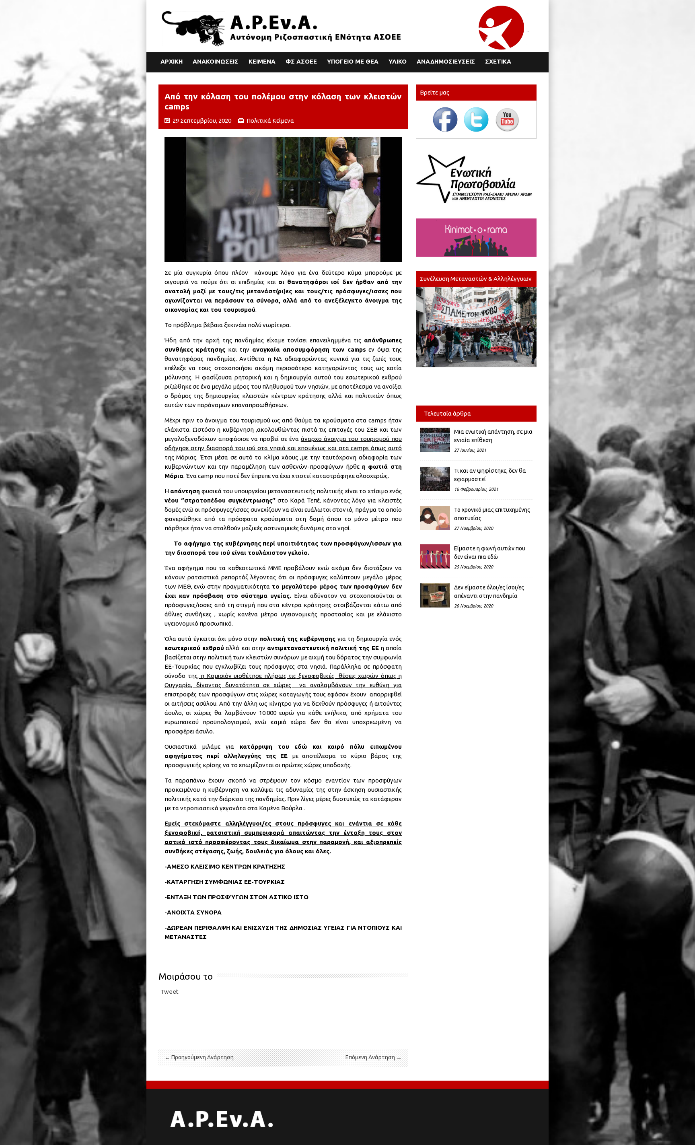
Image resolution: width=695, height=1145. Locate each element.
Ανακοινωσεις (216, 61)
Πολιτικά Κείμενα (270, 120)
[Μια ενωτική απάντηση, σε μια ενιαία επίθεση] (435, 440)
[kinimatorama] (476, 237)
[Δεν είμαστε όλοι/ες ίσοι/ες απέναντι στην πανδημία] (435, 595)
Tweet (169, 991)
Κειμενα (262, 61)
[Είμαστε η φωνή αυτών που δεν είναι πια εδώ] (435, 556)
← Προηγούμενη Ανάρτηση (199, 1057)
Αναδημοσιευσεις (446, 61)
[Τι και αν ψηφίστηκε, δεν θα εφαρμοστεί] (435, 479)
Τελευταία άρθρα (447, 413)
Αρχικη (171, 61)
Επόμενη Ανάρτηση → (373, 1057)
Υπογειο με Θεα (352, 61)
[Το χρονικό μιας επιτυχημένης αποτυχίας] (435, 518)
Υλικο (398, 61)
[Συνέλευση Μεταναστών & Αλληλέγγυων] (476, 327)
